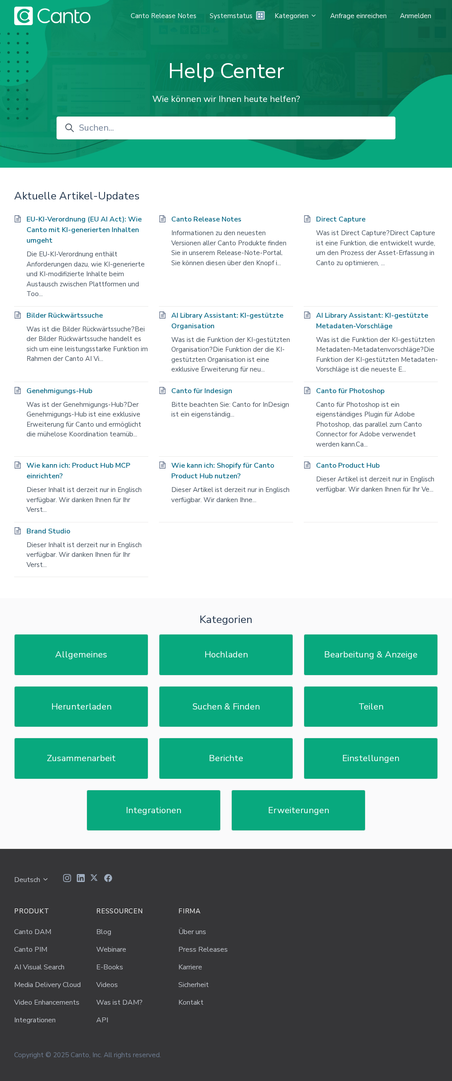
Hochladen (226, 655)
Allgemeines (81, 655)
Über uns (192, 932)
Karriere (190, 967)
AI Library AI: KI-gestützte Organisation (227, 321)
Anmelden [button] (415, 15)
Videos (107, 985)
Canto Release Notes (163, 15)
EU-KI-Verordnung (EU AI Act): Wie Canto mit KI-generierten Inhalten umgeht (84, 229)
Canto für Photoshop (350, 391)
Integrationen (153, 810)
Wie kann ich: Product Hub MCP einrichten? (78, 471)
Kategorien (292, 15)
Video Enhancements (46, 1002)
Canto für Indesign (201, 391)
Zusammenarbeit (81, 758)
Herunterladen (81, 707)
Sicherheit (193, 985)
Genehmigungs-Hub (59, 391)
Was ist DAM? (119, 1002)
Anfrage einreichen (358, 15)
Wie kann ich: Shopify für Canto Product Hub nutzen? (222, 471)
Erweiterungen (298, 810)
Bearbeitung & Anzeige (371, 655)
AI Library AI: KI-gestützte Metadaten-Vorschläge (372, 321)
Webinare (111, 949)
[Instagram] (67, 879)
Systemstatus (231, 15)
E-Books (109, 967)
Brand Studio (48, 531)
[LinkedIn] (81, 879)
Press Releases (203, 949)
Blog (103, 932)
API (102, 1020)
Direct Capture (340, 219)
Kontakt (190, 1002)
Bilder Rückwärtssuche (64, 315)
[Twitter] (94, 879)
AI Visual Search (39, 967)
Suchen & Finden (226, 707)
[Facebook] (108, 879)
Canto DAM (32, 932)
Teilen (371, 707)
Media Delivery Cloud (47, 985)
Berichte (226, 758)
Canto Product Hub (348, 465)
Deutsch (28, 880)
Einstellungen (370, 758)
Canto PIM (30, 949)
